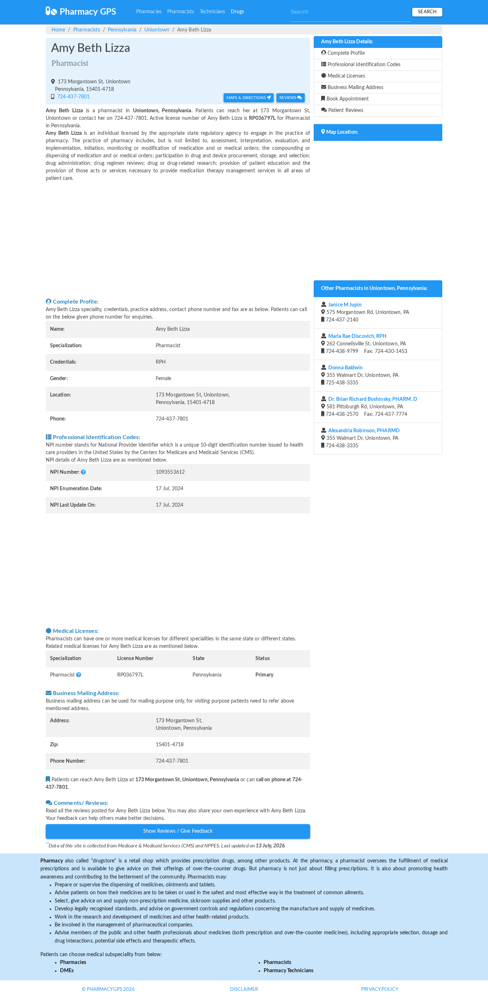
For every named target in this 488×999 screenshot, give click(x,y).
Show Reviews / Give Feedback (178, 831)
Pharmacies (148, 11)
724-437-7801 (73, 96)
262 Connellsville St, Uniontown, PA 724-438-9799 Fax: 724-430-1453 (365, 344)
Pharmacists (180, 11)
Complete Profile (345, 53)
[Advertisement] (178, 240)
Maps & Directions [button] (246, 98)
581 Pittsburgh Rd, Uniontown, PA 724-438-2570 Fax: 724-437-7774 (370, 407)
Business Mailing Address (355, 87)
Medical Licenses (345, 76)
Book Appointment (347, 99)
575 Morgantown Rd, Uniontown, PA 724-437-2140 (366, 312)
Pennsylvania (122, 30)
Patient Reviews (345, 110)
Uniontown (156, 30)
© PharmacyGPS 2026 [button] (108, 989)
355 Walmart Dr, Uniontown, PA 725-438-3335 (361, 375)
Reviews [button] (288, 98)
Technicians (212, 11)
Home (58, 30)
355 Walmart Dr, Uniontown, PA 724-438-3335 (362, 438)
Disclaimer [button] (244, 989)
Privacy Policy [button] (379, 989)
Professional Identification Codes (363, 64)
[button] (83, 472)
